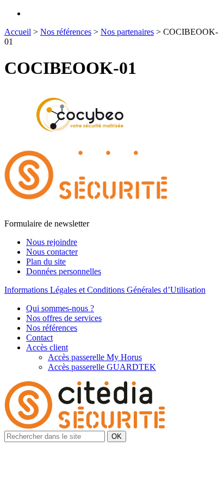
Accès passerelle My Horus (95, 357)
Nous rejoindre (51, 242)
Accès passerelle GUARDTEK (102, 367)
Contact (39, 337)
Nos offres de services (64, 318)
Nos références (65, 31)
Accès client (47, 347)
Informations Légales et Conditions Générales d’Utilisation (105, 289)
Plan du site (46, 261)
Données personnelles (63, 271)
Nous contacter (52, 251)
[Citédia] (85, 213)
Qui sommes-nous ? (60, 308)
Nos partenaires (127, 31)
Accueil (17, 31)
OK (116, 436)
